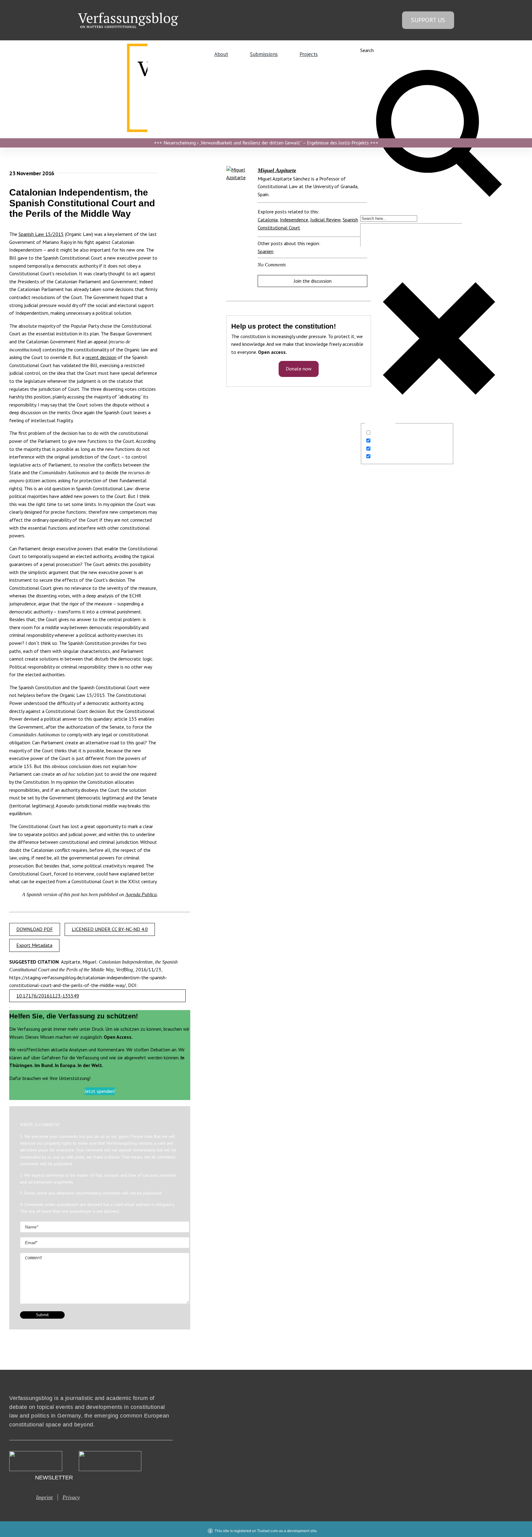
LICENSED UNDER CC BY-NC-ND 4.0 (110, 929)
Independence (294, 219)
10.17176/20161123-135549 (47, 996)
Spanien (265, 251)
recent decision (101, 357)
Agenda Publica (141, 894)
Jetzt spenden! (100, 1091)
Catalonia (268, 219)
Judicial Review (325, 219)
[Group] (128, 15)
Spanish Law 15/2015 (41, 234)
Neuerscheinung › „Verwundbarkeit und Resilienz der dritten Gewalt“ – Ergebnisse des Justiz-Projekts (266, 143)
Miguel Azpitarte (277, 170)
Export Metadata (34, 945)
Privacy (71, 1497)
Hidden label (385, 433)
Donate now (299, 369)
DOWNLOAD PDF (34, 929)
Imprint (44, 1497)
